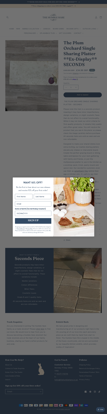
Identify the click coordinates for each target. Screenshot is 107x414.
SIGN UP (33, 221)
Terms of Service (20, 229)
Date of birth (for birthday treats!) (30, 209)
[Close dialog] (91, 180)
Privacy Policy (29, 229)
